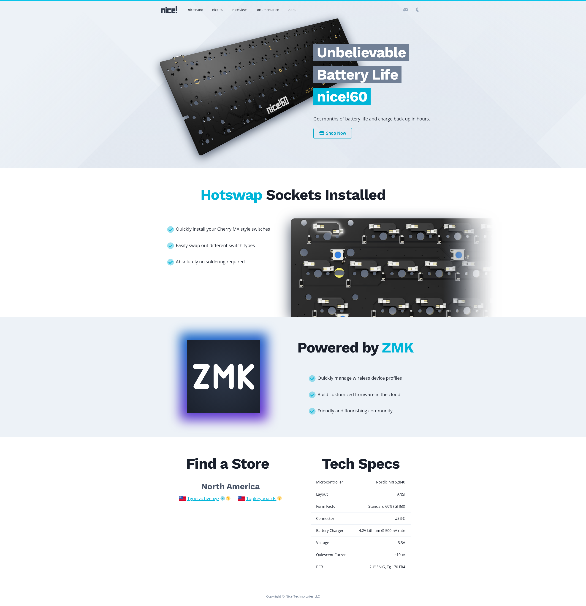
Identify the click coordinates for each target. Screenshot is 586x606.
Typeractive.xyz (203, 498)
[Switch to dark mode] (405, 9)
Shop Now (336, 133)
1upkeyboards (261, 498)
